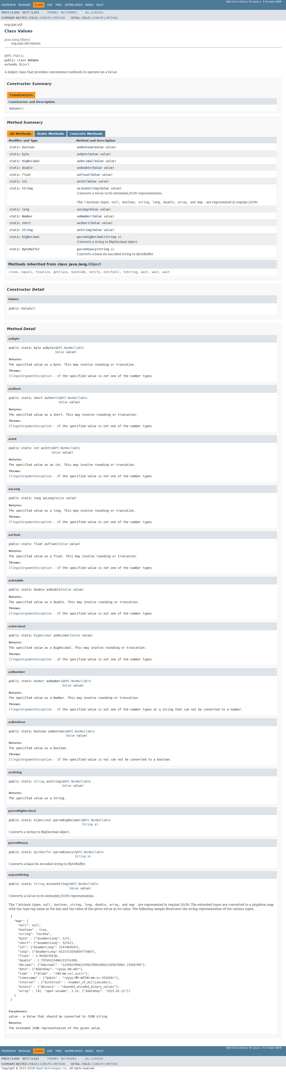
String (27, 188)
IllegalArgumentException (30, 376)
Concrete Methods (86, 134)
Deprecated (73, 4)
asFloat (83, 174)
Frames (52, 12)
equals (26, 272)
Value (99, 147)
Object (24, 64)
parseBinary (87, 249)
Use (50, 4)
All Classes (94, 12)
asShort (83, 223)
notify (94, 272)
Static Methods (50, 134)
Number (27, 216)
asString (84, 230)
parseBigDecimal (90, 237)
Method (59, 17)
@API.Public (14, 55)
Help (99, 4)
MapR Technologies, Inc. (52, 1068)
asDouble (84, 168)
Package (24, 4)
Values (14, 108)
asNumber (84, 216)
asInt (81, 181)
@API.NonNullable (69, 348)
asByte (82, 154)
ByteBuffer (31, 249)
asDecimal (85, 161)
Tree (58, 4)
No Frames (69, 12)
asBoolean (85, 147)
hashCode (78, 272)
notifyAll (111, 272)
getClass (60, 272)
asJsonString (87, 188)
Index (89, 4)
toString (130, 272)
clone (13, 272)
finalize (43, 272)
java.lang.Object (17, 39)
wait (144, 272)
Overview (8, 4)
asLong (82, 209)
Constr (45, 17)
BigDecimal (31, 161)
